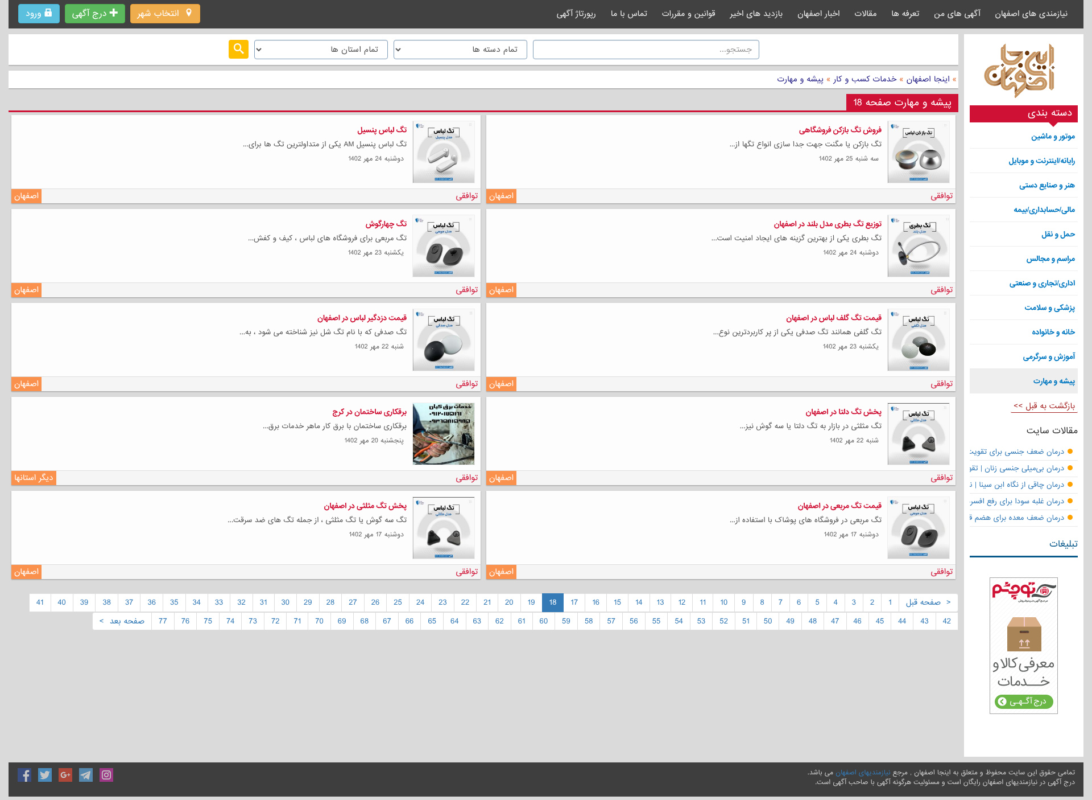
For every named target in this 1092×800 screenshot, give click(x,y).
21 (487, 602)
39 (84, 602)
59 (566, 621)
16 (595, 602)
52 (723, 621)
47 (835, 621)
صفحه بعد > (122, 621)
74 (230, 621)
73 (253, 621)
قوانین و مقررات (688, 13)
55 (656, 621)
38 (106, 602)
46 (858, 621)
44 (902, 621)
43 (924, 621)
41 (40, 602)
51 (746, 621)
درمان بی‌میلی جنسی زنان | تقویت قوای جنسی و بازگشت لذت (967, 468)
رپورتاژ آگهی (576, 13)
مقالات (865, 13)
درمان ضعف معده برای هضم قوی (1011, 518)
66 (410, 621)
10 (723, 602)
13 (660, 602)
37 (129, 602)
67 (387, 621)
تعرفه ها (905, 13)
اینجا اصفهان (928, 79)
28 (330, 602)
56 (634, 621)
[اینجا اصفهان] (1024, 74)
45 (880, 621)
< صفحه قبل (928, 602)
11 (703, 602)
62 (499, 621)
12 (681, 602)
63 (477, 621)
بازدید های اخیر (756, 13)
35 (174, 602)
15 (617, 602)
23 (443, 602)
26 (375, 602)
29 (308, 602)
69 (342, 621)
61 (522, 621)
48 (813, 621)
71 (297, 621)
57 (611, 621)
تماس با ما (629, 13)
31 (263, 602)
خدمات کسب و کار (863, 79)
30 (285, 602)
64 (454, 621)
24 (420, 602)
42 (947, 621)
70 (319, 621)
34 (197, 602)
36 (151, 602)
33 (219, 602)
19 (531, 602)
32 (241, 602)
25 (398, 602)
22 (465, 602)
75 (208, 621)
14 (639, 602)
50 (768, 621)
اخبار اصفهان (818, 13)
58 (589, 621)
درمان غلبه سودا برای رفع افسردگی (1011, 502)
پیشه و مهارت (800, 79)
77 (163, 621)
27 (353, 602)
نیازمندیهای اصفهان (862, 773)
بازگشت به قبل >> (1044, 406)
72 (275, 621)
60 (544, 621)
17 (574, 602)
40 (62, 602)
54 (678, 621)
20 (509, 602)
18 (553, 602)
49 (790, 621)
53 (701, 621)
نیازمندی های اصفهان (1031, 13)
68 (365, 621)
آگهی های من (957, 13)
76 (185, 621)
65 (432, 621)
